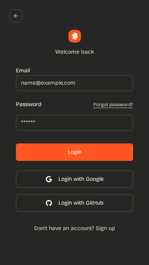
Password (29, 104)
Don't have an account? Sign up (74, 228)
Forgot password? (113, 104)
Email (23, 70)
